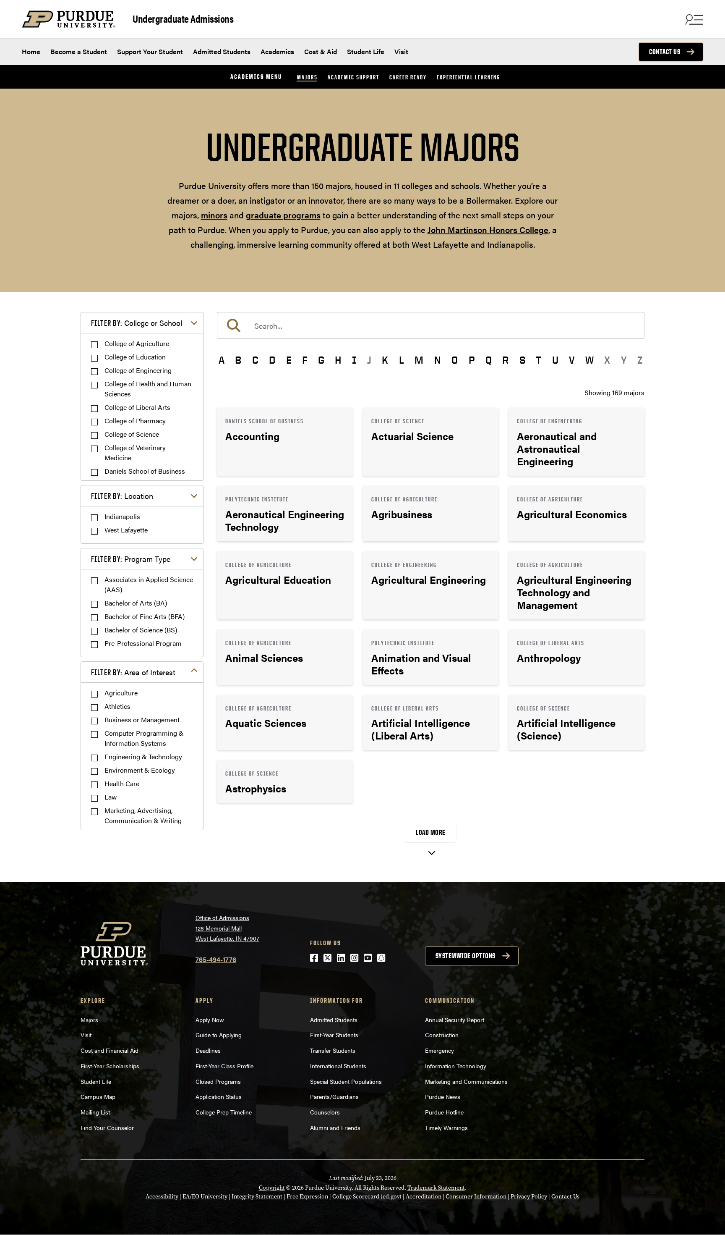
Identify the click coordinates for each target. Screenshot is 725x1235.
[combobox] (430, 325)
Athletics (117, 706)
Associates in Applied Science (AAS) (148, 584)
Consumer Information (476, 1197)
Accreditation (423, 1197)
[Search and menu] (693, 19)
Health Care (121, 783)
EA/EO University (205, 1197)
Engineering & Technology (143, 756)
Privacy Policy (529, 1197)
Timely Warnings (446, 1127)
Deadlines (208, 1050)
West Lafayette (126, 530)
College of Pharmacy (135, 420)
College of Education (135, 357)
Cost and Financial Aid (109, 1050)
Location (122, 495)
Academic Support (353, 77)
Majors (307, 77)
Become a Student (78, 51)
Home (31, 51)
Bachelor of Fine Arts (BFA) (144, 616)
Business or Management (142, 719)
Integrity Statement (257, 1197)
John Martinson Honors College (488, 229)
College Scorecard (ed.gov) (367, 1197)
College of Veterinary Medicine (135, 452)
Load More (431, 832)
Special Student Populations (346, 1081)
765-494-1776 (216, 959)
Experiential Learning (468, 77)
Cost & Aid (320, 51)
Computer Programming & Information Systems (144, 738)
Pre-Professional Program (143, 643)
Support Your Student (150, 51)
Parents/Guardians (334, 1096)
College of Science (131, 434)
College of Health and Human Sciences (147, 389)
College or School (136, 322)
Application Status (219, 1096)
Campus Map (98, 1096)
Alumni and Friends (335, 1127)
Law (110, 797)
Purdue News (442, 1096)
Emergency (439, 1050)
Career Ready (408, 77)
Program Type (130, 558)
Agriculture (121, 692)
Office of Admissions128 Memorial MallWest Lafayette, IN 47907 (227, 927)
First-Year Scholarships (110, 1066)
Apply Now (210, 1019)
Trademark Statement (436, 1188)
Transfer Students (332, 1050)
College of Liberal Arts (137, 407)
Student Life (365, 51)
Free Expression (307, 1197)
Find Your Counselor (107, 1127)
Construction (442, 1034)
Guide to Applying (219, 1034)
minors (214, 215)
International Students (338, 1066)
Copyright (272, 1188)
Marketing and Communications (466, 1081)
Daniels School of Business (144, 471)
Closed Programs (218, 1081)
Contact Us (664, 51)
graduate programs (283, 215)
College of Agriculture (136, 343)
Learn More (285, 442)
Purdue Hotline (444, 1112)
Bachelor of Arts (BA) (135, 603)
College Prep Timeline (224, 1112)
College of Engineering (138, 370)
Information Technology (455, 1066)
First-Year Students (334, 1034)
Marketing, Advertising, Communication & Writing (143, 815)
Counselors (325, 1112)
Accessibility (162, 1197)
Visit (401, 51)
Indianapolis (122, 516)
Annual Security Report (454, 1019)
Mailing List (95, 1112)
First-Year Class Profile (224, 1066)
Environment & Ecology (139, 770)
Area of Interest (133, 672)
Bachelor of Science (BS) (140, 630)
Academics (277, 51)
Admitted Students (221, 51)
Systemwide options (466, 956)
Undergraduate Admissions (183, 18)
